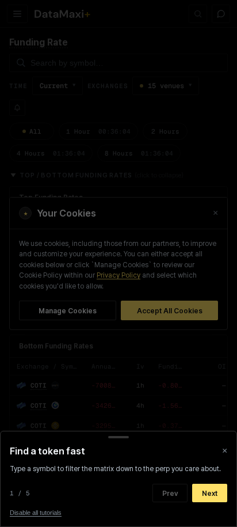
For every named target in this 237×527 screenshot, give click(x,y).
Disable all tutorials (36, 512)
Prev (170, 493)
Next (209, 493)
